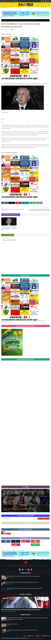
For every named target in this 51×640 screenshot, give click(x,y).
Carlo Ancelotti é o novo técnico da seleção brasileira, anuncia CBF (8, 227)
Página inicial (4, 20)
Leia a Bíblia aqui (15, 1)
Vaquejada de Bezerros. (8, 501)
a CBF (9, 20)
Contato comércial (4, 1)
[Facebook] (25, 544)
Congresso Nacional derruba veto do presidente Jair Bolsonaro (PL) (18, 509)
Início (10, 1)
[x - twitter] (43, 1)
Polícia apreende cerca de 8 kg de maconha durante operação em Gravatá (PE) (24, 588)
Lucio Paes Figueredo (7, 29)
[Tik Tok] (45, 541)
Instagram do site (30, 635)
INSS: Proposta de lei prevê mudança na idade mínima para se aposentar (23, 576)
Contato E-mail (38, 635)
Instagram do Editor (46, 635)
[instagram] (47, 1)
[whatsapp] (35, 544)
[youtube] (45, 1)
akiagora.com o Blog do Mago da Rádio (35, 638)
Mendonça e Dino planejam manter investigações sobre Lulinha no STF (23, 582)
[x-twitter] (15, 541)
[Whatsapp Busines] (45, 544)
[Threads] (5, 544)
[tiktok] (49, 1)
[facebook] (41, 1)
